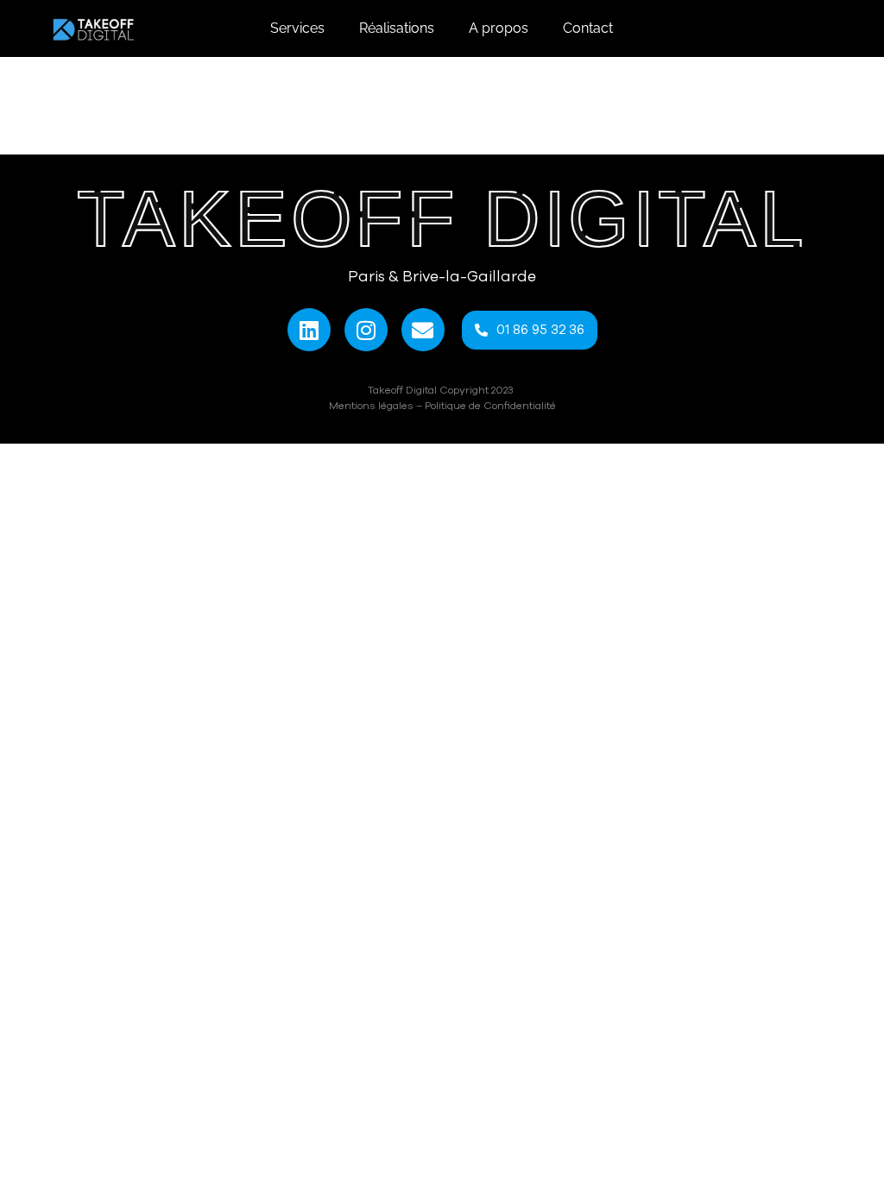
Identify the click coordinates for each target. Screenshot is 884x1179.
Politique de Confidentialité (490, 406)
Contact (588, 28)
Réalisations (396, 28)
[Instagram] (366, 329)
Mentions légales (371, 406)
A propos (498, 28)
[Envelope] (423, 329)
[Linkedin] (309, 329)
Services (297, 28)
